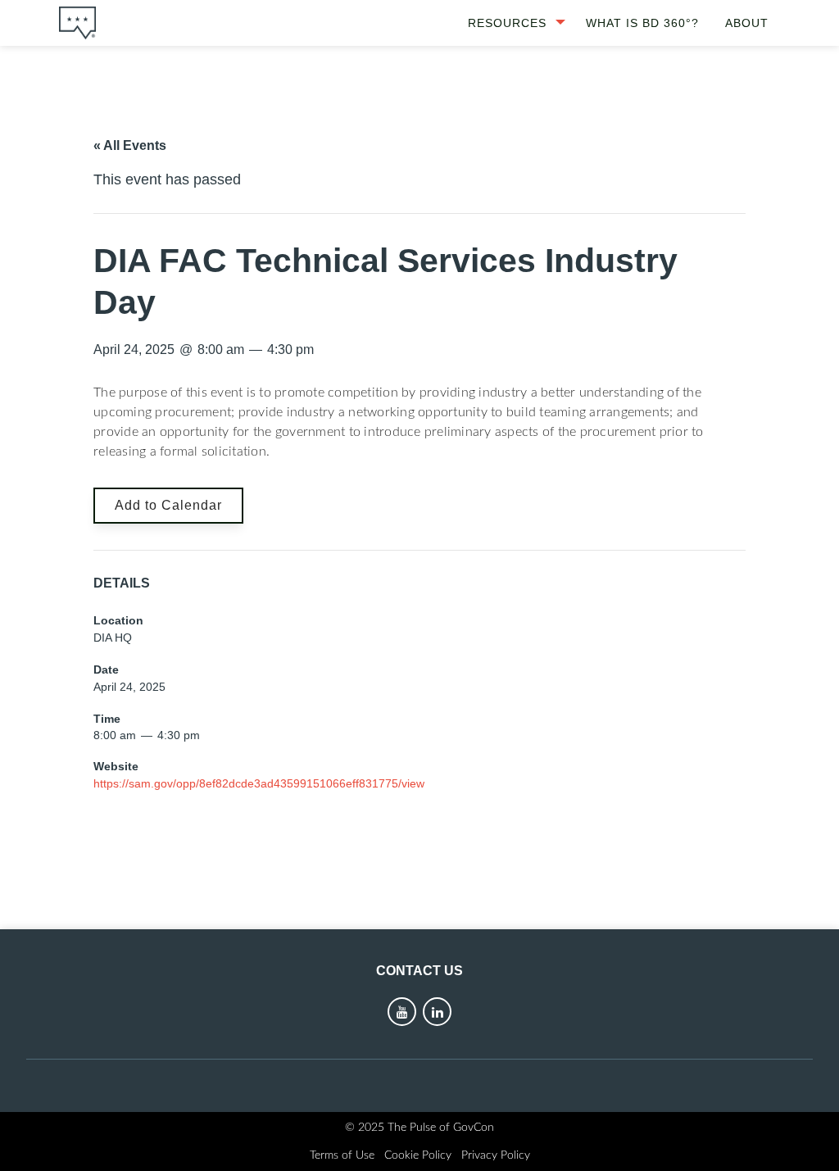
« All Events (129, 145)
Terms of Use (342, 1155)
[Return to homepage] (77, 23)
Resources (507, 23)
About (747, 23)
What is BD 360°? (642, 23)
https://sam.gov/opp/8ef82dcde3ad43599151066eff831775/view (258, 783)
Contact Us (419, 971)
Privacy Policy (495, 1155)
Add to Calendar (168, 505)
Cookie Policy (417, 1155)
